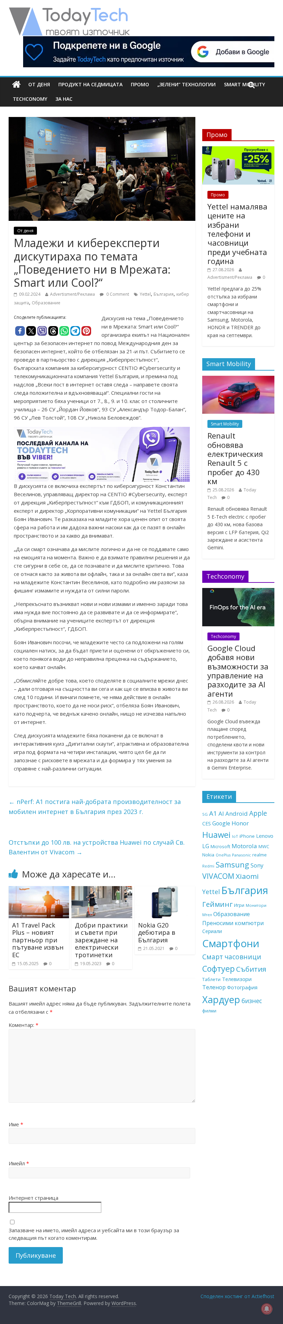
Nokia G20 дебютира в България (156, 932)
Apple (258, 813)
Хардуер (221, 999)
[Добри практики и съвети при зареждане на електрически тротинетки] (101, 890)
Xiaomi (247, 876)
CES (206, 823)
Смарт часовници (231, 956)
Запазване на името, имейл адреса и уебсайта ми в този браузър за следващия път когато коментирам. (94, 1234)
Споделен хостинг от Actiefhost (237, 1296)
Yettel (145, 294)
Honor (240, 823)
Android (236, 813)
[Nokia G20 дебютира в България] (165, 890)
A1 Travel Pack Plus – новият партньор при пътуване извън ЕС (38, 940)
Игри (239, 905)
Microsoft (220, 846)
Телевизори (237, 978)
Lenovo (264, 835)
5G (205, 814)
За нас (64, 99)
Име (16, 1124)
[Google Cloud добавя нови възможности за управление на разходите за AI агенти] (238, 591)
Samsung (232, 864)
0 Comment (117, 294)
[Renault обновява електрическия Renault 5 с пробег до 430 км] (238, 379)
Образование (46, 303)
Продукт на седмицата (90, 84)
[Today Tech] (69, 11)
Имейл (19, 1163)
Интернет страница (33, 1197)
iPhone (247, 836)
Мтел (207, 914)
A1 (213, 813)
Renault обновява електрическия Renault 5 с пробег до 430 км (235, 458)
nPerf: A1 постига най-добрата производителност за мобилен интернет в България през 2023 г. (95, 806)
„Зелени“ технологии (186, 84)
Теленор (214, 987)
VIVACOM (218, 876)
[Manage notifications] (266, 1308)
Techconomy (30, 99)
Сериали (212, 931)
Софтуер (218, 968)
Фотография (242, 987)
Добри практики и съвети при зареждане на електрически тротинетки (101, 940)
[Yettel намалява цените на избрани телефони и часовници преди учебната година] (238, 150)
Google (221, 823)
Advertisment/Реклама (72, 294)
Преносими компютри (233, 923)
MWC (263, 846)
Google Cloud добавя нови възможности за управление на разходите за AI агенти (238, 671)
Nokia (208, 855)
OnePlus (223, 855)
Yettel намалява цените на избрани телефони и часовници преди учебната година (237, 233)
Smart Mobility (225, 424)
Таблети (211, 979)
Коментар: (23, 1024)
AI (221, 813)
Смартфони (231, 943)
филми (209, 1011)
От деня (39, 84)
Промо (140, 84)
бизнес (252, 1001)
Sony (257, 865)
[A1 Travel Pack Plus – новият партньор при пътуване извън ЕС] (39, 890)
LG (205, 846)
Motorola (244, 846)
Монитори (256, 905)
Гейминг (217, 904)
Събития (251, 969)
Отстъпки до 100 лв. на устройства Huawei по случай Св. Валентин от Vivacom (97, 847)
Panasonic (241, 854)
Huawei (216, 834)
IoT (235, 836)
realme (259, 855)
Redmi (208, 866)
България (164, 294)
